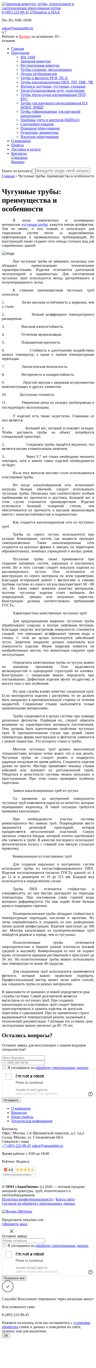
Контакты (19, 153)
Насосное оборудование (40, 137)
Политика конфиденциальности (27, 1199)
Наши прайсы (22, 1117)
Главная (17, 49)
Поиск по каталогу (17, 171)
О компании (21, 141)
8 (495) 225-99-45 (15, 12)
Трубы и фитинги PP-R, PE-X (44, 78)
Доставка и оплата (26, 149)
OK (6, 1335)
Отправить (11, 1100)
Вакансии (19, 1113)
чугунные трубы (34, 224)
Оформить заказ (14, 1224)
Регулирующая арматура (40, 65)
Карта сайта (65, 1199)
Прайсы (17, 145)
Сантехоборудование (37, 124)
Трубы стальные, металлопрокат (46, 70)
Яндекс (25, 36)
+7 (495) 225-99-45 (16, 1146)
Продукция (20, 53)
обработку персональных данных (62, 1068)
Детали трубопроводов (39, 74)
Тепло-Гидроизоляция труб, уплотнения (52, 90)
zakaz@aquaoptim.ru (17, 28)
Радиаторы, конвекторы (39, 132)
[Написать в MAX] (45, 12)
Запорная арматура (36, 61)
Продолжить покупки (19, 1220)
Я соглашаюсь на (48, 1068)
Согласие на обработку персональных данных (38, 1203)
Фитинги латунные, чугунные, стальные (53, 86)
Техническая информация (31, 1121)
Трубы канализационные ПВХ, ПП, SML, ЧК (57, 82)
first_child (28, 57)
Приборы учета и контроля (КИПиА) (50, 120)
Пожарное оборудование (40, 128)
